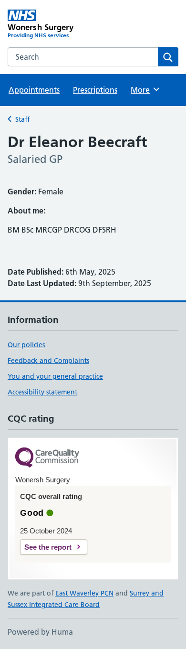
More (144, 90)
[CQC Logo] (47, 458)
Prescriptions (95, 90)
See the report (48, 547)
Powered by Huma (40, 632)
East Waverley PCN (84, 593)
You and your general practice (55, 376)
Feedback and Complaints (48, 360)
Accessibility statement (42, 392)
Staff (22, 119)
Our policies (26, 344)
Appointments (34, 90)
